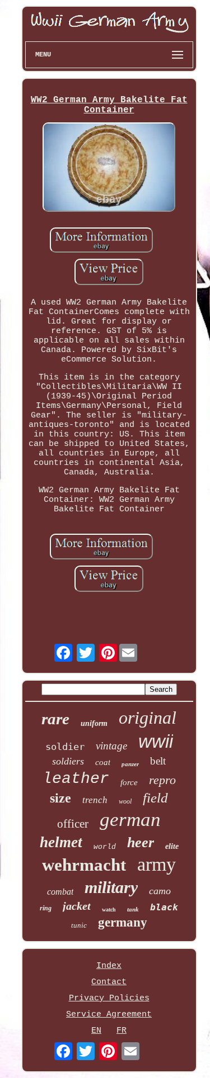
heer (140, 842)
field (155, 797)
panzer (130, 764)
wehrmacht (84, 865)
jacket (77, 906)
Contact (109, 982)
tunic (79, 925)
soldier (65, 746)
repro (162, 780)
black (164, 907)
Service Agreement (109, 1014)
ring (46, 908)
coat (102, 762)
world (105, 847)
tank (133, 909)
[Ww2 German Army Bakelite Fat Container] (109, 168)
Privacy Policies (109, 998)
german (130, 819)
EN (96, 1031)
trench (95, 800)
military (111, 887)
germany (122, 922)
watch (109, 909)
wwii (155, 741)
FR (121, 1031)
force (129, 782)
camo (160, 890)
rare (55, 719)
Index (109, 966)
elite (172, 846)
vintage (111, 746)
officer (72, 823)
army (156, 864)
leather (76, 778)
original (147, 717)
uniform (94, 723)
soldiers (68, 761)
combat (60, 891)
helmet (61, 842)
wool (125, 801)
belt (158, 761)
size (60, 798)
